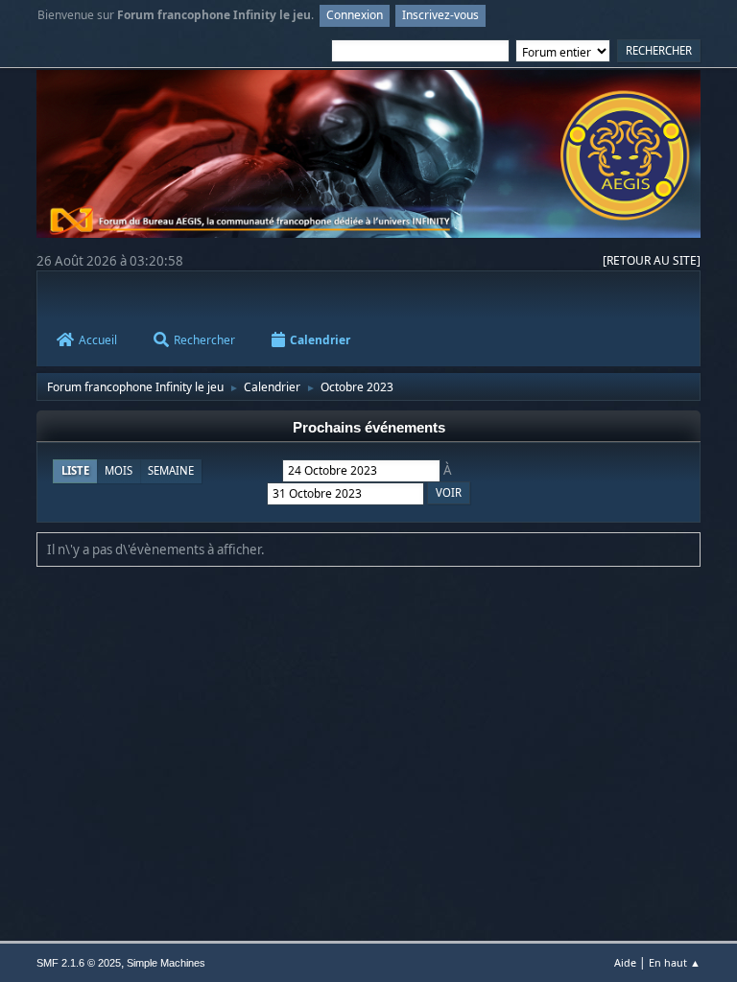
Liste (75, 470)
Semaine (171, 470)
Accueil (98, 340)
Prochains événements (369, 427)
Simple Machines (166, 963)
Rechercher (204, 340)
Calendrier (320, 340)
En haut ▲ (675, 962)
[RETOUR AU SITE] (652, 260)
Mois (118, 470)
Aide (625, 962)
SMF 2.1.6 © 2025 (78, 963)
